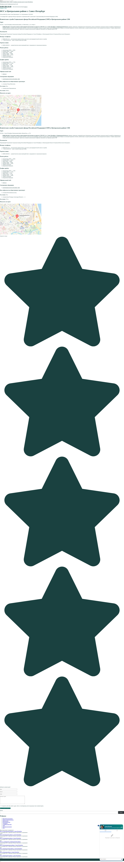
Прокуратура (5, 821)
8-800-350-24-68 (5, 6)
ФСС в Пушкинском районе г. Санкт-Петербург (10, 834)
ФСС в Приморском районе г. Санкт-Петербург (10, 838)
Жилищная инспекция (7, 818)
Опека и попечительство (8, 819)
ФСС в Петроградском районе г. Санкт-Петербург (11, 848)
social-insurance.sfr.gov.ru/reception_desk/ (11, 79)
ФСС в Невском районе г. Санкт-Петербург (9, 852)
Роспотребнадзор (6, 822)
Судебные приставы (7, 824)
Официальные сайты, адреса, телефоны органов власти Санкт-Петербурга (16, 1)
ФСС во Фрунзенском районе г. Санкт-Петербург (11, 831)
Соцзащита (5, 823)
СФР (4, 825)
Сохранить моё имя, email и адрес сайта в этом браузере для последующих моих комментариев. (23, 805)
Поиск (1, 810)
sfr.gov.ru (4, 74)
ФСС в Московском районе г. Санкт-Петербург (10, 855)
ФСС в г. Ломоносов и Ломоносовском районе (10, 841)
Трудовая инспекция (7, 826)
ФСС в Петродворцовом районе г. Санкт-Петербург (11, 845)
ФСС (4, 828)
